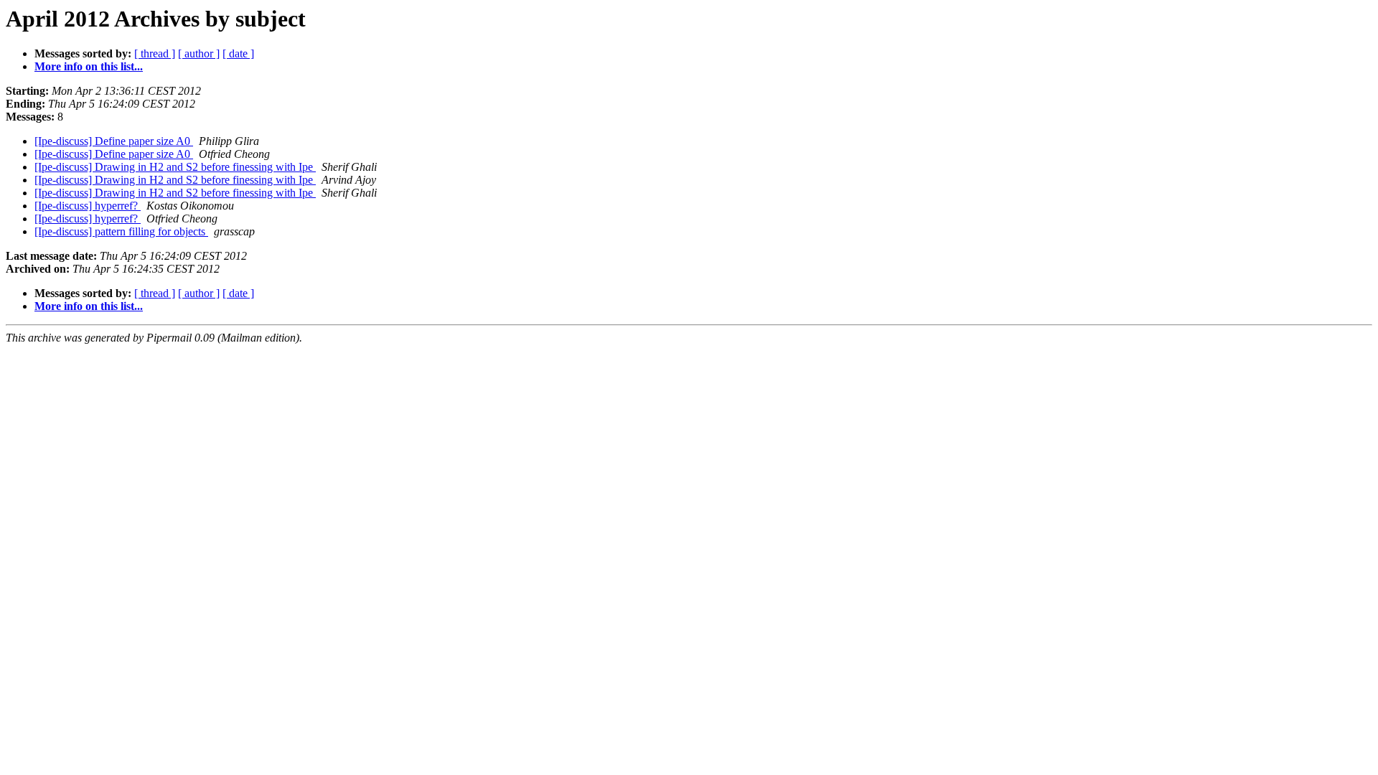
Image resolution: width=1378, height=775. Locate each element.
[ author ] (199, 53)
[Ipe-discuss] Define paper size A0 (113, 141)
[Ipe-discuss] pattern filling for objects (121, 231)
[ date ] (238, 53)
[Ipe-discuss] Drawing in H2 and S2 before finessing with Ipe (175, 167)
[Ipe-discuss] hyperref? (87, 205)
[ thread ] (154, 53)
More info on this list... (88, 66)
